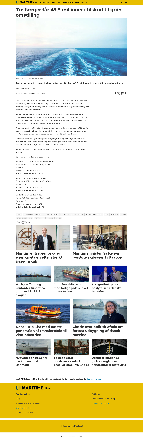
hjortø (114, 214)
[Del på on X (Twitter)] (118, 93)
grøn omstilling (24, 218)
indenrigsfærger (94, 214)
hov (107, 214)
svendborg (52, 214)
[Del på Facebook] (115, 93)
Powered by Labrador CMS (71, 437)
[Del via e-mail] (125, 93)
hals (19, 214)
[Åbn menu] (125, 2)
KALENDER (68, 3)
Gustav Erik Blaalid (100, 403)
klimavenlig (78, 214)
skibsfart (65, 214)
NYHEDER (44, 3)
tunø (123, 214)
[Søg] (120, 2)
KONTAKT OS (81, 3)
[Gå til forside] (26, 2)
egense (49, 218)
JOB (53, 3)
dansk (58, 218)
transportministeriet (34, 214)
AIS (59, 3)
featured (39, 218)
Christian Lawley (23, 408)
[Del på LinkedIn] (122, 93)
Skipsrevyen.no (93, 379)
